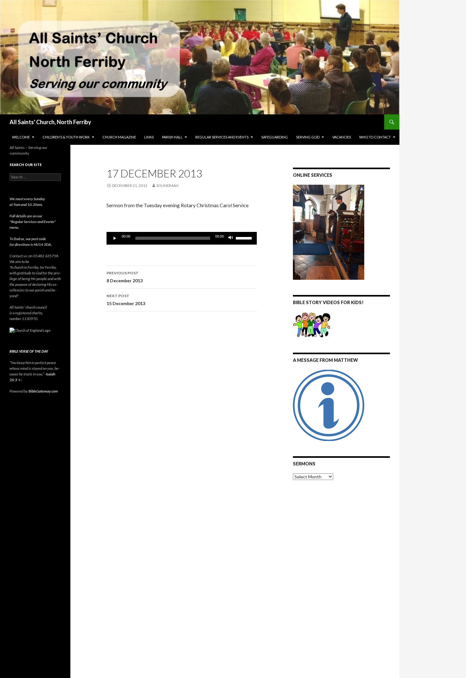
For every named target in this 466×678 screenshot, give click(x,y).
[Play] (115, 238)
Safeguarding (274, 137)
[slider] (245, 237)
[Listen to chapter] (20, 379)
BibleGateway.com (43, 391)
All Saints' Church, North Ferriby (50, 121)
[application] (182, 238)
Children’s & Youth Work (66, 137)
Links (149, 137)
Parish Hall (172, 137)
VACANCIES (341, 137)
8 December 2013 (125, 277)
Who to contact (375, 137)
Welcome (21, 137)
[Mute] (231, 238)
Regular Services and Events (222, 137)
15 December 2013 (126, 299)
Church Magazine (119, 137)
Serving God (308, 137)
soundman (167, 185)
